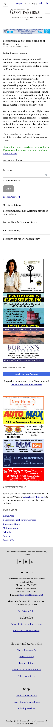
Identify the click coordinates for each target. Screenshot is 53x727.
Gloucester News (11, 523)
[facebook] (26, 561)
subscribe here (10, 153)
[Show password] (46, 175)
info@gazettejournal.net (30, 594)
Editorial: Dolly (11, 230)
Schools (7, 531)
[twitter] (20, 561)
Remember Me (13, 180)
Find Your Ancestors (26, 695)
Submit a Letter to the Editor (26, 669)
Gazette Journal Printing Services (19, 519)
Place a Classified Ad (27, 649)
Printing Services (26, 708)
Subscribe (43, 3)
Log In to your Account (26, 374)
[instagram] (31, 561)
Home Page (8, 515)
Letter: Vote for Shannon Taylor (20, 222)
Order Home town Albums (27, 701)
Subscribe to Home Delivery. (26, 630)
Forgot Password (11, 196)
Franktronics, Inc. (31, 723)
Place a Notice (27, 656)
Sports (6, 536)
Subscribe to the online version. (26, 624)
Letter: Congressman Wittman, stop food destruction (25, 212)
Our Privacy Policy (27, 611)
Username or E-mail (12, 159)
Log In (19, 3)
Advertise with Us (26, 675)
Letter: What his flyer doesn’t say (21, 238)
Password (7, 170)
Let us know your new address (26, 384)
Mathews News (10, 527)
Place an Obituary (26, 662)
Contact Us (8, 540)
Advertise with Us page (34, 496)
